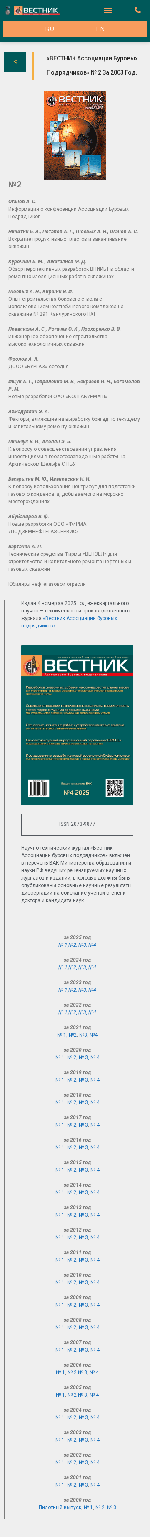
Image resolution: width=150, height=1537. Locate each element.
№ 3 (83, 1080)
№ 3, (84, 1057)
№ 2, (73, 1057)
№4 (92, 945)
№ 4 (95, 1057)
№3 (82, 945)
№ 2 (71, 1080)
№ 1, (63, 945)
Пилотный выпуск (60, 1507)
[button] (108, 10)
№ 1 (60, 1057)
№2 (72, 945)
